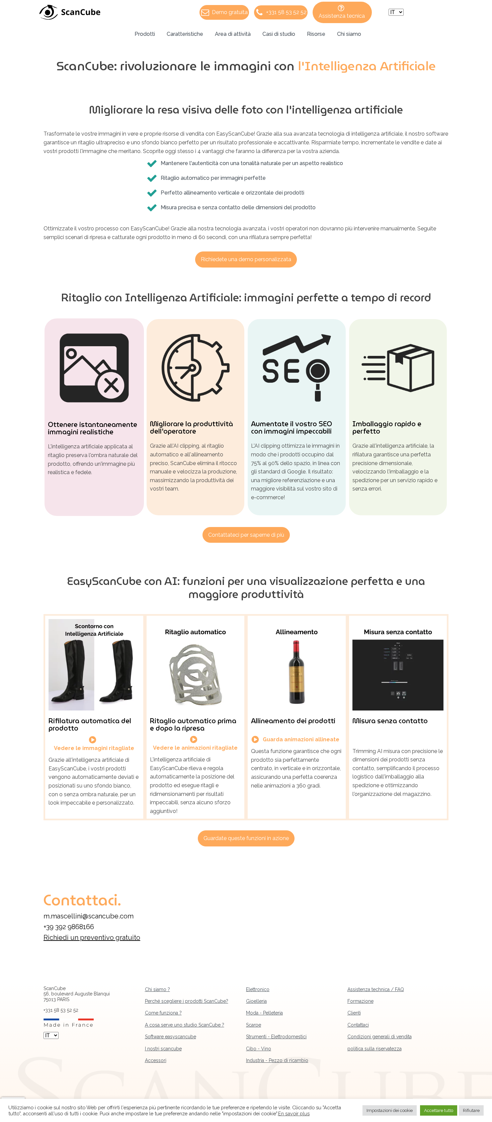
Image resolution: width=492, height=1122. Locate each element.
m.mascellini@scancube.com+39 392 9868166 (89, 921)
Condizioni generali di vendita (379, 1036)
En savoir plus (294, 1113)
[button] (224, 12)
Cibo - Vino (258, 1048)
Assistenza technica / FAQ (375, 989)
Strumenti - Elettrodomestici (276, 1036)
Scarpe (253, 1025)
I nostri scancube (163, 1048)
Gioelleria (256, 1001)
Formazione (360, 1001)
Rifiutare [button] (471, 1110)
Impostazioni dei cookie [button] (389, 1110)
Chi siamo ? (157, 989)
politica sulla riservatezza (374, 1048)
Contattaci (358, 1025)
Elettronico (257, 989)
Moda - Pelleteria (264, 1013)
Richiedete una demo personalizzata (246, 259)
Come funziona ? (163, 1013)
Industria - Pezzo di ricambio (277, 1060)
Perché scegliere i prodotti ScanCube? (186, 1001)
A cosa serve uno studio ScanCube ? (184, 1025)
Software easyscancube (170, 1036)
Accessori (155, 1060)
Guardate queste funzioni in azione (246, 838)
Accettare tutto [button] (438, 1110)
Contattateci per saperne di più (246, 535)
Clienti (354, 1013)
